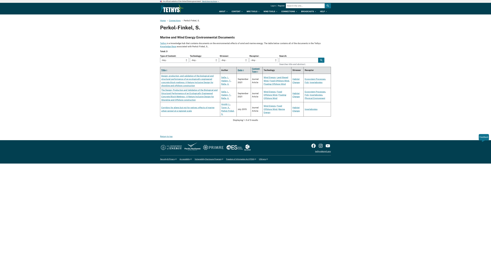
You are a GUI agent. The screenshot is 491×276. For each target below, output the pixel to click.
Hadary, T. (226, 81)
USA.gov (262, 159)
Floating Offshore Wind (275, 84)
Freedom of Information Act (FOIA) (240, 159)
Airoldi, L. (225, 104)
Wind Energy (270, 77)
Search (282, 56)
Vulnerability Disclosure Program (208, 159)
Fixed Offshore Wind (279, 81)
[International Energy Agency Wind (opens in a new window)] (247, 147)
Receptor (254, 56)
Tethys (163, 43)
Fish (307, 82)
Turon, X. (225, 107)
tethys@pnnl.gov (323, 151)
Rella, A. (225, 84)
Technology (195, 56)
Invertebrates (316, 82)
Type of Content (168, 56)
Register (281, 6)
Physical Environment (315, 98)
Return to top (166, 136)
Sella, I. (224, 77)
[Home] (172, 8)
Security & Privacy (167, 159)
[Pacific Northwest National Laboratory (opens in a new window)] (191, 148)
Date (240, 70)
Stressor (224, 56)
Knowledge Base (168, 46)
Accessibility (185, 159)
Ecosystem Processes (315, 79)
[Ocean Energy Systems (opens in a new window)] (235, 147)
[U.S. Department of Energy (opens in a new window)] (171, 147)
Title (163, 70)
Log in (273, 6)
